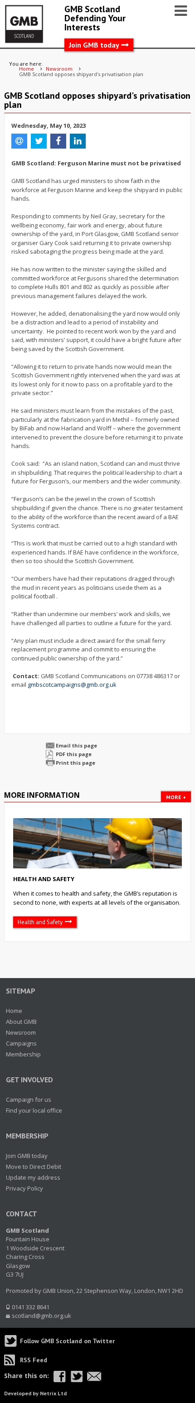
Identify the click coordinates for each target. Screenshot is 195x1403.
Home (14, 1011)
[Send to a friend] (94, 1376)
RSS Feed (33, 1360)
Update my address (33, 1177)
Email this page (76, 745)
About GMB (21, 1021)
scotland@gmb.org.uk (41, 1315)
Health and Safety (43, 879)
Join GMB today (94, 44)
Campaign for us (28, 1099)
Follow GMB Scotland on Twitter (67, 1341)
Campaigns (21, 1043)
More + (176, 797)
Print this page (75, 762)
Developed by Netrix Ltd (35, 1393)
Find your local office (34, 1110)
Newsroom (21, 1032)
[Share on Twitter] (76, 1376)
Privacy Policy (24, 1188)
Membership (23, 1054)
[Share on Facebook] (60, 1376)
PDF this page (74, 754)
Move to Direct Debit (33, 1166)
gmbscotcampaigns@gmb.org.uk (72, 684)
